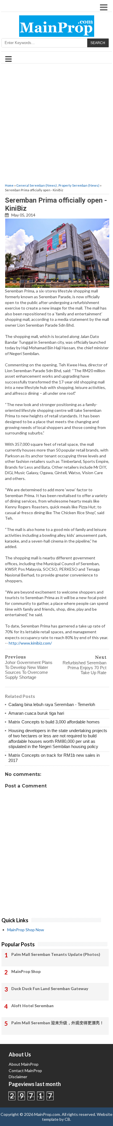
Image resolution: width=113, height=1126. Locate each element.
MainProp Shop (26, 971)
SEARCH (97, 43)
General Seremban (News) (36, 185)
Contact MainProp (25, 1070)
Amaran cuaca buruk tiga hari (36, 713)
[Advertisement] (56, 123)
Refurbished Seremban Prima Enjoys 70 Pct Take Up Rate (84, 667)
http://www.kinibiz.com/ (30, 643)
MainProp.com (47, 1114)
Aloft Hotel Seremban (32, 1005)
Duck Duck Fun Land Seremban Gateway (49, 988)
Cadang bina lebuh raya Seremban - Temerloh (51, 704)
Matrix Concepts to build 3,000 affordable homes (54, 721)
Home (9, 185)
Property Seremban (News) (79, 185)
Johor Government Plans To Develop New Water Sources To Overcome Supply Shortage (28, 670)
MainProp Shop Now (25, 929)
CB (67, 1119)
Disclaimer (18, 1076)
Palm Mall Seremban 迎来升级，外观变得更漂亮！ (57, 1022)
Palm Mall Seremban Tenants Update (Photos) (55, 954)
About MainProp (24, 1064)
